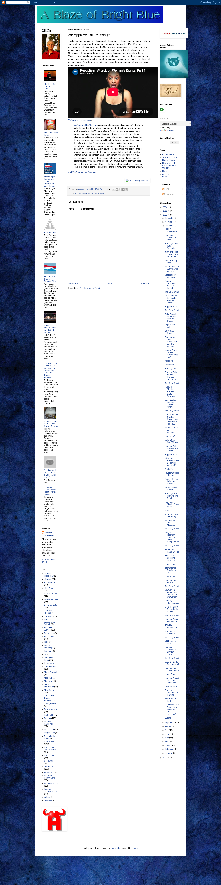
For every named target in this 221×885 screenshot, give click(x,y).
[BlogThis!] (116, 189)
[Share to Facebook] (123, 189)
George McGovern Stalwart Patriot (170, 284)
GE (45, 654)
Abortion (78, 193)
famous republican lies (50, 790)
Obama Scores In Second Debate (171, 481)
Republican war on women (50, 748)
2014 (165, 207)
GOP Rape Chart (169, 332)
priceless (48, 800)
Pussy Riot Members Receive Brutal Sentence (170, 391)
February (169, 749)
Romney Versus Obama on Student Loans (50, 328)
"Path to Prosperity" (49, 574)
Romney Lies (170, 368)
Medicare (48, 681)
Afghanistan (49, 582)
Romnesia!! (170, 436)
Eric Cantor (49, 636)
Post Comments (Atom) (90, 288)
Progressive (49, 733)
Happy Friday (171, 306)
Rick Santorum (50, 232)
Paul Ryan (86, 193)
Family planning (48, 646)
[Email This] (113, 189)
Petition (47, 718)
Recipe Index (168, 154)
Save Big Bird (171, 686)
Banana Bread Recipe (171, 488)
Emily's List (49, 633)
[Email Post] (108, 189)
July (167, 730)
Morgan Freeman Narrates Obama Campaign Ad (172, 537)
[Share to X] (120, 189)
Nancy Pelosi (50, 704)
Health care (49, 663)
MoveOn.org (49, 690)
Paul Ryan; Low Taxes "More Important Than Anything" (172, 709)
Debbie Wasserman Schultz (49, 621)
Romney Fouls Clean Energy (172, 669)
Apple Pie (169, 361)
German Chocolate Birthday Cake (170, 651)
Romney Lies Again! (170, 581)
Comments (169, 194)
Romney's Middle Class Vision (172, 504)
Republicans (49, 755)
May (167, 738)
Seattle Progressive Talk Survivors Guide (50, 491)
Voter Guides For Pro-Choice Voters (170, 403)
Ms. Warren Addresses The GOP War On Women (172, 593)
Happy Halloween (171, 230)
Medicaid (48, 678)
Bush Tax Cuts (50, 605)
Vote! (167, 510)
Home (109, 283)
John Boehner (50, 666)
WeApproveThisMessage (79, 120)
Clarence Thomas (48, 612)
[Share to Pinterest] (126, 189)
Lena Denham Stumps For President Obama (171, 299)
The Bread (48, 766)
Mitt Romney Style (170, 642)
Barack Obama (50, 594)
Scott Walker (49, 761)
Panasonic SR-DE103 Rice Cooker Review (51, 423)
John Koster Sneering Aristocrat (170, 557)
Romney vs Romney (170, 632)
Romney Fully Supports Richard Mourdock (171, 375)
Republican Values (170, 326)
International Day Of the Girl (170, 570)
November (170, 222)
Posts (166, 189)
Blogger (135, 848)
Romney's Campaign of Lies (171, 237)
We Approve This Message (170, 522)
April (167, 741)
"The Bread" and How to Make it (169, 158)
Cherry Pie (169, 365)
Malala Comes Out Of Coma (171, 441)
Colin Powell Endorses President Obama (170, 317)
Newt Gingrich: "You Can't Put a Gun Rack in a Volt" (50, 473)
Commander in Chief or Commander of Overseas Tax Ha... (171, 419)
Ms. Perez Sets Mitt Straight (171, 515)
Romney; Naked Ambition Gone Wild (172, 680)
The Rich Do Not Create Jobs (49, 86)
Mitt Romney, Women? (170, 276)
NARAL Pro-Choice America (49, 698)
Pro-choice (49, 729)
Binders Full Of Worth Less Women (171, 430)
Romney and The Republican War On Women (171, 342)
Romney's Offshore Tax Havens (171, 692)
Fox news (48, 651)
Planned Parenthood (49, 722)
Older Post (144, 283)
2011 (165, 758)
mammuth (115, 848)
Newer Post (73, 283)
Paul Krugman (50, 709)
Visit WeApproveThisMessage (82, 172)
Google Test (170, 576)
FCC (46, 642)
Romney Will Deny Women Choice (172, 448)
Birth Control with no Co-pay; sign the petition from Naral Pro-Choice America (50, 370)
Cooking (48, 616)
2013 (165, 211)
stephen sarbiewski (50, 534)
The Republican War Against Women (172, 268)
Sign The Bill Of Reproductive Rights (172, 609)
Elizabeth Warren (48, 628)
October (168, 226)
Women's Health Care (100, 193)
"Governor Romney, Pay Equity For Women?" (172, 461)
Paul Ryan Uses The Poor (172, 474)
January (169, 753)
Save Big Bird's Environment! (172, 663)
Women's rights (51, 783)
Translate (170, 131)
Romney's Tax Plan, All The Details (171, 495)
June (167, 734)
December (170, 218)
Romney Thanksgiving (172, 602)
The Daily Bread (172, 292)
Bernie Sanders (51, 599)
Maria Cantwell (50, 672)
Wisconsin (48, 772)
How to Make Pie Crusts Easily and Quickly (170, 165)
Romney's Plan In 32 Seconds (171, 245)
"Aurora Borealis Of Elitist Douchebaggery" (172, 353)
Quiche (168, 718)
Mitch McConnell (49, 685)
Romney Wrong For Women (171, 620)
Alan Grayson (50, 588)
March (168, 745)
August (168, 726)
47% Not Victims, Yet (171, 626)
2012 (165, 215)
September (170, 722)
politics (47, 797)
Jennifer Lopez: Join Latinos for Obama (171, 254)
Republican (49, 742)
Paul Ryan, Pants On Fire (172, 550)
